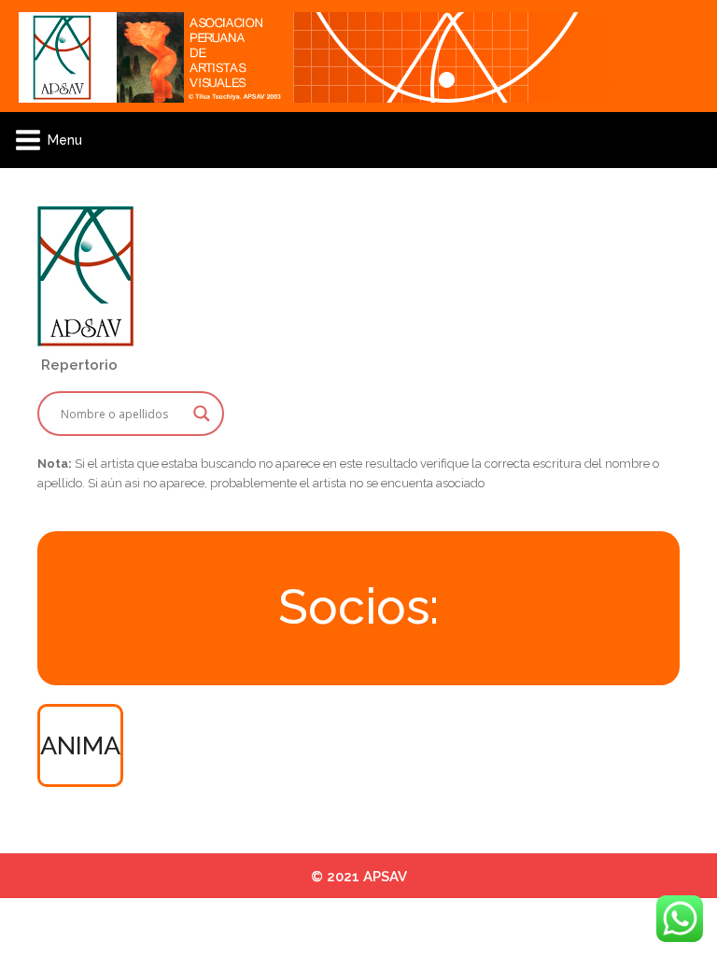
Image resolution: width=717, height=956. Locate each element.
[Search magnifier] (202, 414)
